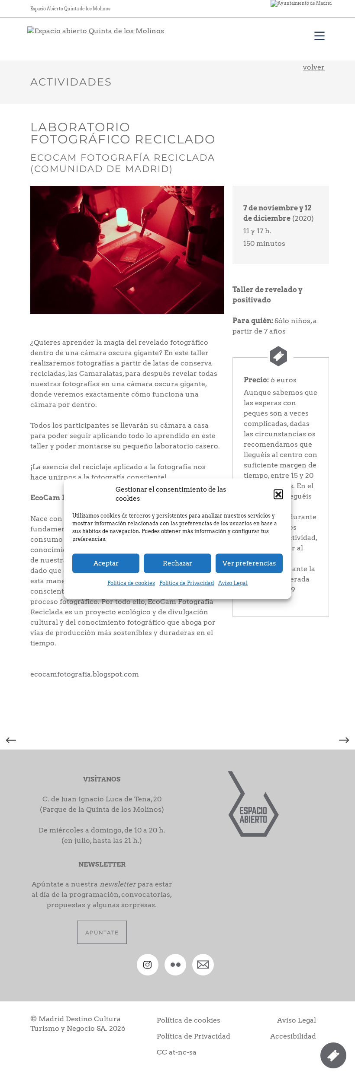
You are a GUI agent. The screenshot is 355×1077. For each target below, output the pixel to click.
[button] (278, 493)
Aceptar (106, 563)
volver (314, 67)
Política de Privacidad (186, 582)
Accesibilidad (293, 1036)
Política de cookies (131, 582)
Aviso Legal (233, 582)
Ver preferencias (249, 563)
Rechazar (177, 563)
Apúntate (102, 932)
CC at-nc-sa (177, 1052)
